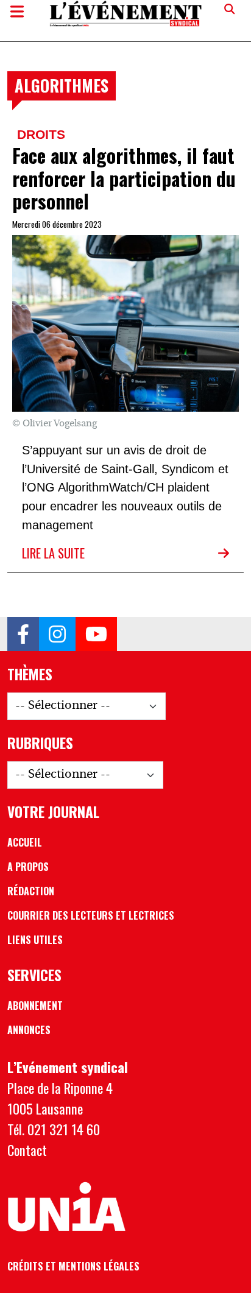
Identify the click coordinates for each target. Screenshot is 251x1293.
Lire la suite (53, 553)
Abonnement (35, 1005)
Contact (27, 1150)
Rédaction (30, 891)
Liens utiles (35, 939)
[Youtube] (96, 634)
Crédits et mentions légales (73, 1266)
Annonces (29, 1030)
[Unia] (66, 1207)
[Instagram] (57, 634)
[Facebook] (23, 634)
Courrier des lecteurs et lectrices (90, 915)
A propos (28, 866)
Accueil (24, 842)
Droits (41, 134)
